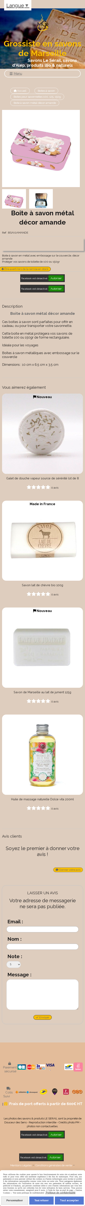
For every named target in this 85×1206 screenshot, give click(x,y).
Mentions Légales (21, 1165)
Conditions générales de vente (53, 1165)
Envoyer (44, 1017)
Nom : (14, 939)
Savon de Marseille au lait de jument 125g (42, 692)
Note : (14, 956)
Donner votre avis (69, 869)
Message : (19, 975)
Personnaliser (14, 1200)
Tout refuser (41, 1200)
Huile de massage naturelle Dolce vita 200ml (42, 799)
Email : (15, 922)
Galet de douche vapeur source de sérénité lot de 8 (42, 478)
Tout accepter (69, 1200)
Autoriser (56, 278)
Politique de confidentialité (60, 1192)
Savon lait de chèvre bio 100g (42, 585)
